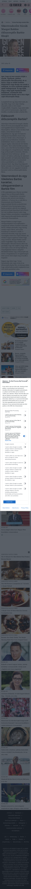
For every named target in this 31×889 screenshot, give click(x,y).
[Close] (27, 381)
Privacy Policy (24, 508)
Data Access (15, 508)
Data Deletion (6, 508)
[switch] (24, 415)
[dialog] (15, 444)
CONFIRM (9, 502)
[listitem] (15, 411)
